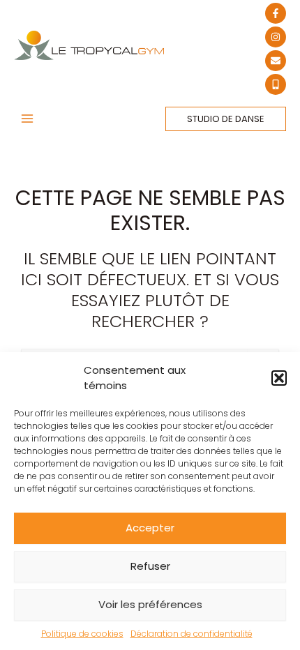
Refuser (150, 566)
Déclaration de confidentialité (191, 634)
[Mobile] (275, 84)
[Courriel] (275, 60)
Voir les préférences (150, 604)
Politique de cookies (82, 634)
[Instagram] (275, 37)
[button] (279, 378)
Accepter (150, 527)
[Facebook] (275, 13)
